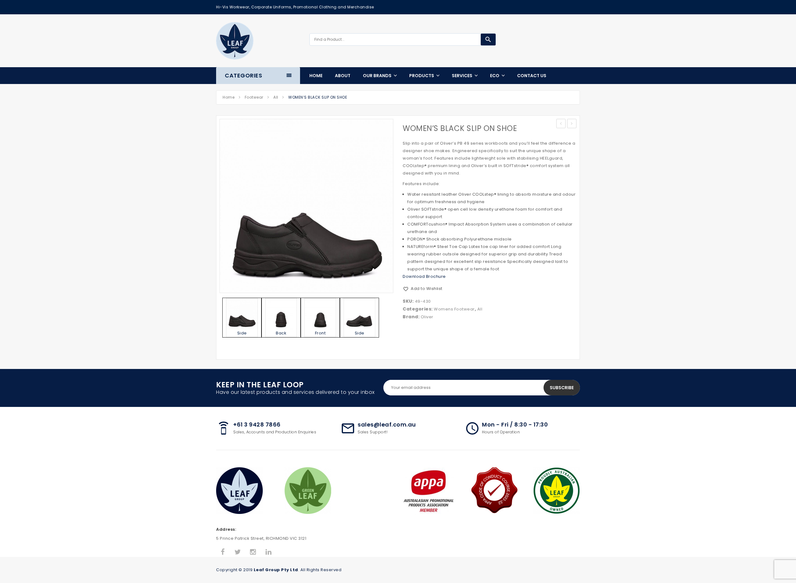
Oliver (427, 317)
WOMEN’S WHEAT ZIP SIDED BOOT (571, 124)
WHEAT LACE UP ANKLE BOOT (561, 124)
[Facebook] (223, 552)
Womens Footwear (454, 309)
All (275, 97)
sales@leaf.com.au (387, 424)
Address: (226, 529)
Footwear (254, 97)
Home (228, 97)
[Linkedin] (269, 552)
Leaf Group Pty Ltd (276, 570)
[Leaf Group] (234, 40)
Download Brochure (424, 276)
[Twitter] (237, 552)
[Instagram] (253, 552)
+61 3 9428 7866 (257, 424)
